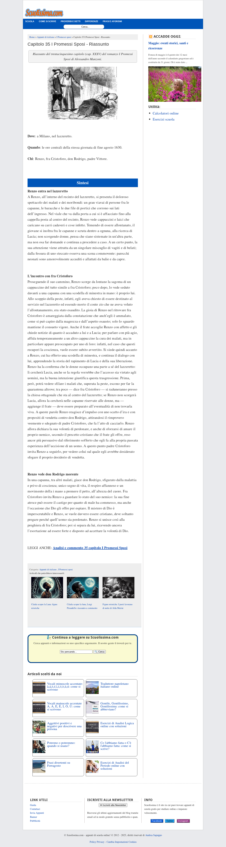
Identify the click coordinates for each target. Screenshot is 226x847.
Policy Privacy (97, 841)
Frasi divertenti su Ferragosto (58, 764)
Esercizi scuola (163, 119)
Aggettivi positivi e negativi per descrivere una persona (64, 726)
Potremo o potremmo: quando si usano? (61, 744)
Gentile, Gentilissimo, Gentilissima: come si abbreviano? (114, 706)
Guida (33, 805)
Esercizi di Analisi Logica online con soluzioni (117, 724)
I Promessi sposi (65, 569)
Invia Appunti (37, 812)
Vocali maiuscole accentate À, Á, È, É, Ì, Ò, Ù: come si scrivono (64, 706)
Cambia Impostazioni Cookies (121, 841)
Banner (33, 817)
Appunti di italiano (48, 569)
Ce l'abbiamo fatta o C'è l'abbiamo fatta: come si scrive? (115, 745)
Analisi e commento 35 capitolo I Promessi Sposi (90, 547)
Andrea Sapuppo (153, 835)
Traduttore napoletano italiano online (114, 685)
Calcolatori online (166, 113)
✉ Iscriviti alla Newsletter (113, 805)
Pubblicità (35, 820)
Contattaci (35, 809)
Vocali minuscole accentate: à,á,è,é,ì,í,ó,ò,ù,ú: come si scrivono (65, 686)
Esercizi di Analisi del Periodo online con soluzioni (114, 765)
